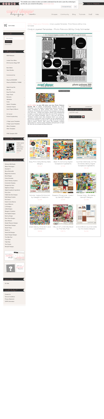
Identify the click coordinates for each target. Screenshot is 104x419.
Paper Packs (10, 94)
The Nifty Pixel (8, 237)
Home (30, 24)
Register (96, 3)
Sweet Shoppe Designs (11, 234)
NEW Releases (10, 55)
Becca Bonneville (9, 171)
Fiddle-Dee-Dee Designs (11, 194)
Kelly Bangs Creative (10, 197)
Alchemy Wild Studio (10, 164)
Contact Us (8, 294)
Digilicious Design (9, 187)
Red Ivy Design (9, 216)
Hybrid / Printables (11, 104)
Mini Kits (9, 89)
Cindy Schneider (9, 178)
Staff (90, 14)
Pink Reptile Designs (10, 213)
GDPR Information (9, 301)
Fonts (8, 101)
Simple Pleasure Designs (11, 223)
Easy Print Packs (11, 92)
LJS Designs (8, 206)
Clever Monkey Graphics (11, 180)
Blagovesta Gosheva (10, 173)
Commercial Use (11, 75)
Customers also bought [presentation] (37, 135)
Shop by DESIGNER (12, 80)
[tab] (38, 135)
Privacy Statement (9, 299)
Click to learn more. (48, 3)
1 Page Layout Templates (40, 24)
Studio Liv (7, 230)
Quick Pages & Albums (12, 109)
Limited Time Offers (12, 60)
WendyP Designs (9, 246)
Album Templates (11, 126)
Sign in (89, 3)
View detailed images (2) (64, 90)
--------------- (10, 58)
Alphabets (9, 99)
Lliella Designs (8, 209)
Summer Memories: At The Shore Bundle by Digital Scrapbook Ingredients (86, 163)
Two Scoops (8, 244)
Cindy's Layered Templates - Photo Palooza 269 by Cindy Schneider (20, 146)
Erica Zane (7, 192)
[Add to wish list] (83, 116)
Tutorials (82, 14)
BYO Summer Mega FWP (13, 63)
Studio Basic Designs (10, 225)
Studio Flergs (8, 227)
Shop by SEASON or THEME (14, 82)
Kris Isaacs (7, 199)
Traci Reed (7, 239)
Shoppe (54, 14)
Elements (9, 97)
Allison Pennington (9, 166)
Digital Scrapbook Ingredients (12, 190)
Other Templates (11, 128)
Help (97, 14)
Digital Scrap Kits (11, 87)
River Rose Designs (10, 218)
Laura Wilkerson (9, 204)
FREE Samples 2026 (12, 133)
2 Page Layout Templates (13, 123)
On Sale (7, 283)
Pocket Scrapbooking (12, 116)
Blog (74, 14)
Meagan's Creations (10, 211)
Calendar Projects (11, 106)
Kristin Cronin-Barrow (10, 201)
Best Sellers (10, 67)
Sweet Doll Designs (10, 232)
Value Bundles (10, 70)
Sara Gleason (8, 220)
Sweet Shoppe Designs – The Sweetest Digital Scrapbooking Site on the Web (22, 13)
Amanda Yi (7, 169)
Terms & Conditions (10, 296)
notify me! (72, 112)
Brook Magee (8, 176)
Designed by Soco (9, 185)
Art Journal (9, 114)
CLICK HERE (32, 105)
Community (65, 14)
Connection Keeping (10, 183)
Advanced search (8, 44)
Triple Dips (7, 242)
